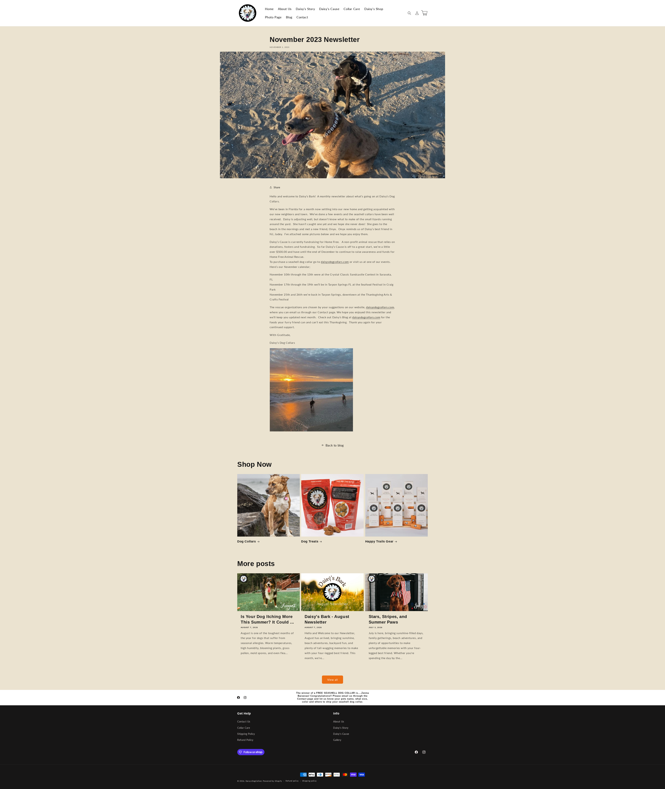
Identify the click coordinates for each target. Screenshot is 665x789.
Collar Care (243, 727)
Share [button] (277, 187)
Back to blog (335, 445)
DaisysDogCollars (254, 781)
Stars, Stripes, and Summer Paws (388, 619)
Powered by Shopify (272, 781)
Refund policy (292, 781)
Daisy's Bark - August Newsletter (327, 619)
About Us (338, 721)
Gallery (337, 739)
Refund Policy (245, 739)
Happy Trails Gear (379, 541)
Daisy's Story (340, 727)
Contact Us (243, 721)
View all (332, 679)
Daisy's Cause (341, 733)
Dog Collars (246, 541)
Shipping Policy (246, 733)
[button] (409, 13)
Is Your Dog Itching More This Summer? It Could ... (267, 619)
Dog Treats (309, 541)
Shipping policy (309, 781)
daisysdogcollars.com (335, 261)
